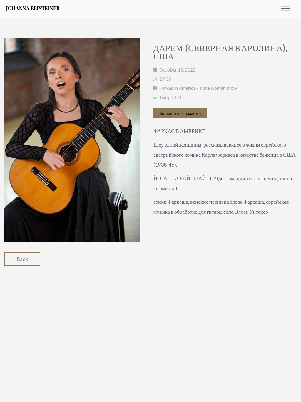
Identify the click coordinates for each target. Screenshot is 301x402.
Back (22, 259)
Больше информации (180, 113)
